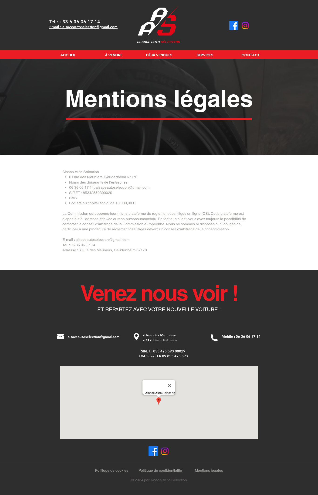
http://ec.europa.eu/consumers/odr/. (128, 219)
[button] (60, 336)
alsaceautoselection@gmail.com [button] (93, 337)
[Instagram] (245, 25)
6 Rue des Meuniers (160, 335)
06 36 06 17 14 (248, 336)
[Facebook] (233, 25)
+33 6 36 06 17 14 (79, 21)
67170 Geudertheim (160, 340)
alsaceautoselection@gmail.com (122, 187)
